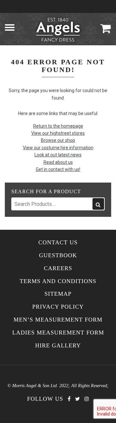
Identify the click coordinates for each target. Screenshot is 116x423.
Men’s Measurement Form (58, 320)
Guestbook (58, 255)
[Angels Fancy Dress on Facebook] (69, 399)
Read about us (58, 162)
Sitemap (58, 294)
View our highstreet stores (58, 133)
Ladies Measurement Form (58, 333)
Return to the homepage (58, 126)
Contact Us (58, 242)
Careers (58, 268)
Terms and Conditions (58, 281)
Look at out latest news (58, 154)
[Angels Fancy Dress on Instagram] (86, 399)
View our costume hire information (58, 147)
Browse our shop (58, 140)
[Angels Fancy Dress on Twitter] (77, 399)
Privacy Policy (58, 307)
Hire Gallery (58, 346)
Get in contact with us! (58, 169)
